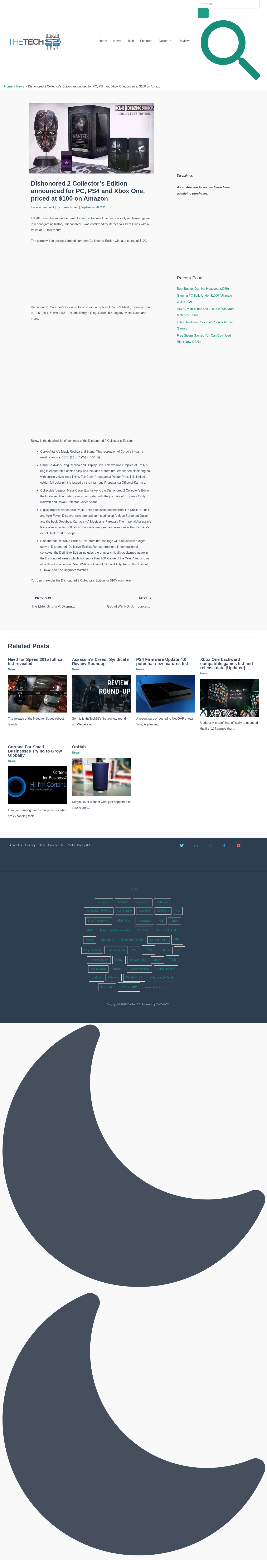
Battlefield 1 (142, 902)
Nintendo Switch (132, 939)
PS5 (179, 950)
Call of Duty (125, 910)
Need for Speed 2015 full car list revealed (36, 661)
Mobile (90, 939)
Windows (113, 977)
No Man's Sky (158, 939)
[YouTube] (239, 845)
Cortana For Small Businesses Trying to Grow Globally (35, 751)
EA (178, 910)
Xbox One (129, 987)
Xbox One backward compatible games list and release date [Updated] (226, 663)
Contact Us (55, 845)
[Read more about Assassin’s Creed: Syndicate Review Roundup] (101, 693)
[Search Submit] (203, 13)
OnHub (79, 747)
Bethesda (162, 902)
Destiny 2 (163, 910)
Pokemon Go (116, 950)
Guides (163, 40)
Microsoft (143, 930)
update (96, 977)
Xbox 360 (107, 987)
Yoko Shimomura (155, 987)
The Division (98, 968)
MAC (90, 930)
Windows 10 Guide (162, 977)
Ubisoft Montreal (139, 968)
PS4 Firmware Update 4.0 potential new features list (162, 661)
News (117, 40)
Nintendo (107, 939)
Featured (146, 40)
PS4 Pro (165, 950)
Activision (104, 902)
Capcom (144, 910)
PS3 (134, 950)
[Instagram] (210, 845)
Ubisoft (117, 968)
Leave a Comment (42, 207)
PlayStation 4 (92, 950)
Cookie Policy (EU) (80, 845)
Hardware (145, 920)
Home (103, 40)
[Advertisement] (91, 275)
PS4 (148, 950)
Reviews (184, 40)
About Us (15, 845)
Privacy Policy (35, 845)
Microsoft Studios (168, 930)
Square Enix (138, 959)
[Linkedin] (196, 845)
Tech (130, 40)
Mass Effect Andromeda (114, 930)
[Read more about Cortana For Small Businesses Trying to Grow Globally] (37, 785)
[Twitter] (182, 845)
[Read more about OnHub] (101, 776)
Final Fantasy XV (98, 920)
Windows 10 (134, 977)
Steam (157, 959)
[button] (170, 40)
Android (123, 902)
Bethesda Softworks (98, 910)
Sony (118, 959)
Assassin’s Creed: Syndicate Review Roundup (100, 661)
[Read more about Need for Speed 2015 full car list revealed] (37, 693)
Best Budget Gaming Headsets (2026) (203, 288)
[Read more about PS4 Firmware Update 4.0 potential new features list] (165, 693)
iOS (161, 920)
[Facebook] (224, 845)
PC (177, 940)
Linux (174, 920)
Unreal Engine (165, 968)
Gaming (123, 920)
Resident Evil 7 (99, 959)
